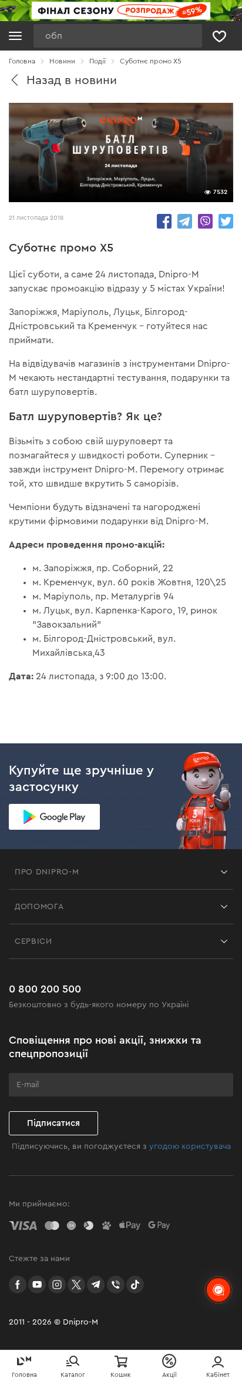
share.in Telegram (184, 221)
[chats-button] (218, 1290)
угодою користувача (190, 1146)
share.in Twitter (226, 221)
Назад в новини (71, 80)
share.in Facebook (164, 221)
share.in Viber (205, 221)
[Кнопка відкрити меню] (15, 36)
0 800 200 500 (45, 989)
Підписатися (53, 1123)
